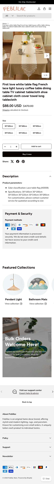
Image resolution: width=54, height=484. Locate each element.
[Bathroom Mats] (38, 284)
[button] (44, 8)
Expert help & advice (29, 393)
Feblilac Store (12, 478)
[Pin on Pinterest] (23, 161)
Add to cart (36, 146)
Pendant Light (13, 299)
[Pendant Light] (13, 284)
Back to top (27, 402)
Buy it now (27, 154)
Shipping (6, 110)
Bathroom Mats (38, 299)
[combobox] (27, 15)
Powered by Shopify (25, 478)
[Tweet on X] (12, 161)
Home (5, 23)
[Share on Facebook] (17, 161)
